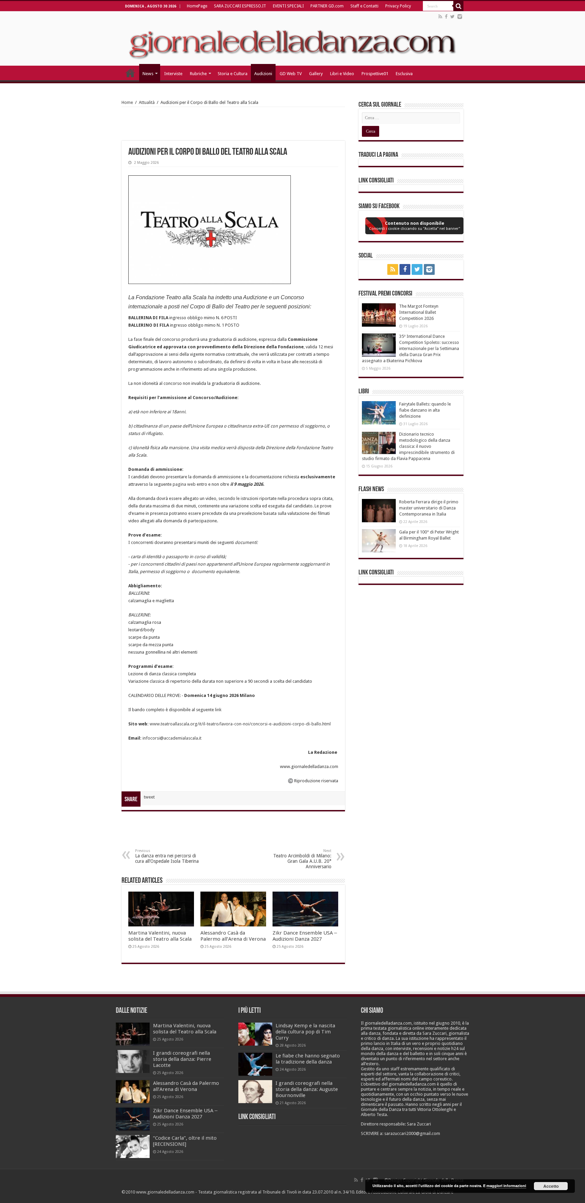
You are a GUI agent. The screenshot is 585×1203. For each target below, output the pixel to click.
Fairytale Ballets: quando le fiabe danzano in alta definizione (425, 410)
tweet (149, 797)
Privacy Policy (398, 6)
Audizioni (263, 73)
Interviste (173, 73)
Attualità (147, 102)
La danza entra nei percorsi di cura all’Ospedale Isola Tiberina (167, 856)
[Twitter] (452, 17)
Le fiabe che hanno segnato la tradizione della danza (308, 1059)
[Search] (458, 6)
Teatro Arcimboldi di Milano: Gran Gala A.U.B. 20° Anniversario (302, 859)
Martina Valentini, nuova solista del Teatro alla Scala (160, 936)
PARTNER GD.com (327, 6)
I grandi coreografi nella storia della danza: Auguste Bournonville (307, 1089)
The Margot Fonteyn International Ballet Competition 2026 (418, 312)
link (218, 709)
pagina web (184, 484)
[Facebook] (446, 17)
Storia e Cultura (232, 73)
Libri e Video (342, 73)
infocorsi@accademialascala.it (172, 738)
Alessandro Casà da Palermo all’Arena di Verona (233, 936)
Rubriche (198, 73)
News (148, 73)
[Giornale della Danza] (292, 39)
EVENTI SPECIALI (288, 6)
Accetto (551, 1186)
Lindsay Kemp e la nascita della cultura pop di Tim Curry (305, 1032)
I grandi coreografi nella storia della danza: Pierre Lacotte (182, 1059)
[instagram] (460, 17)
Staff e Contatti (364, 6)
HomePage (197, 6)
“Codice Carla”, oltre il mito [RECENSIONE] (185, 1141)
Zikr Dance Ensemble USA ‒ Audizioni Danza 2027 (305, 936)
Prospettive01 (375, 73)
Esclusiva (404, 73)
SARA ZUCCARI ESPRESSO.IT (240, 6)
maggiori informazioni (506, 1185)
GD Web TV (291, 73)
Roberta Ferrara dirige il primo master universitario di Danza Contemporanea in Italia (428, 508)
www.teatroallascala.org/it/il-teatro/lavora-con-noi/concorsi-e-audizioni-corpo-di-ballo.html (240, 723)
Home (127, 102)
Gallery (316, 73)
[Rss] (440, 17)
